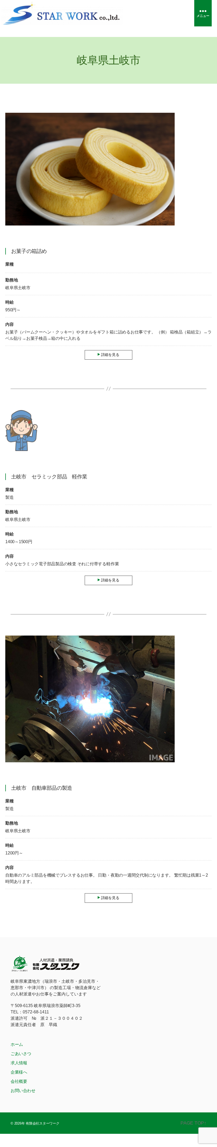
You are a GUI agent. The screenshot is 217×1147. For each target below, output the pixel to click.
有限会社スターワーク (43, 1123)
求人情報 (19, 1063)
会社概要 (19, 1081)
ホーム (17, 1044)
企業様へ (19, 1072)
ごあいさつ (21, 1053)
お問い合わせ (23, 1090)
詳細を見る (110, 354)
